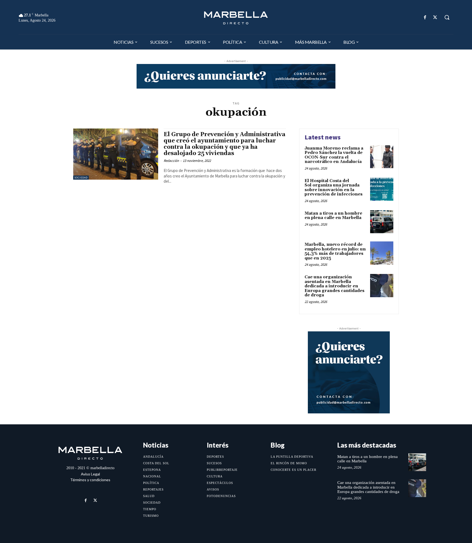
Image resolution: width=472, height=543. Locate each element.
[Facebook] (425, 17)
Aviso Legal (90, 474)
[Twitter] (435, 17)
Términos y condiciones (90, 479)
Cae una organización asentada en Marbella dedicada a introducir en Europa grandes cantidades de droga (334, 286)
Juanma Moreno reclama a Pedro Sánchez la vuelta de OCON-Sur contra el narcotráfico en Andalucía (334, 155)
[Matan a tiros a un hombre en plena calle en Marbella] (381, 221)
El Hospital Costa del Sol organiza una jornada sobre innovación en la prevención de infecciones (333, 187)
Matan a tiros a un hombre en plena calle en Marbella (333, 216)
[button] (446, 17)
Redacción (171, 160)
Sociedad (81, 177)
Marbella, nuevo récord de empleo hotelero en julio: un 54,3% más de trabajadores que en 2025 (335, 251)
